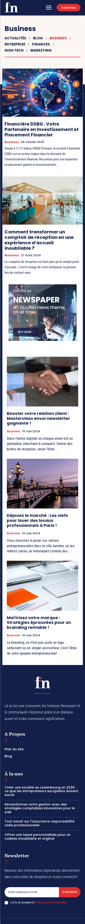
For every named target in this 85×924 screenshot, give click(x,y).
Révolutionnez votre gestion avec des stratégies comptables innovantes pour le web (40, 808)
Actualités (15, 38)
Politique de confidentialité (50, 902)
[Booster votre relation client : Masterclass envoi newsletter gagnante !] (42, 382)
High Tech (14, 50)
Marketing (41, 50)
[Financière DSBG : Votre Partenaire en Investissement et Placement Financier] (42, 93)
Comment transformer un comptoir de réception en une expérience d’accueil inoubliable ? (39, 240)
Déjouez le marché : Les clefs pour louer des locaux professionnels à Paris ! (37, 520)
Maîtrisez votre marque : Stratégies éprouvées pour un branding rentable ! (39, 622)
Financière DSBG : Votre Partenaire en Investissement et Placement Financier (42, 129)
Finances (41, 44)
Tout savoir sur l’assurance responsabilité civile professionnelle (39, 823)
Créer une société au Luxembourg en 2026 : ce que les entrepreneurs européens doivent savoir (41, 791)
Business (58, 38)
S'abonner (69, 892)
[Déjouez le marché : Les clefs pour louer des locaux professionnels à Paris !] (42, 484)
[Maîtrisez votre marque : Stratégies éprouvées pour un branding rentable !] (42, 586)
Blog (38, 38)
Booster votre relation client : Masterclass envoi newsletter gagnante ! (38, 418)
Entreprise (15, 44)
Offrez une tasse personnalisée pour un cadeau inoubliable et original (37, 836)
